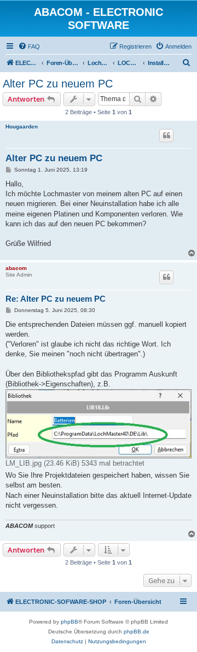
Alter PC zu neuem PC (58, 84)
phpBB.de (136, 631)
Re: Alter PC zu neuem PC (55, 298)
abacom (16, 268)
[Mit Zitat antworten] (166, 135)
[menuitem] (29, 46)
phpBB (69, 622)
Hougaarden (21, 127)
